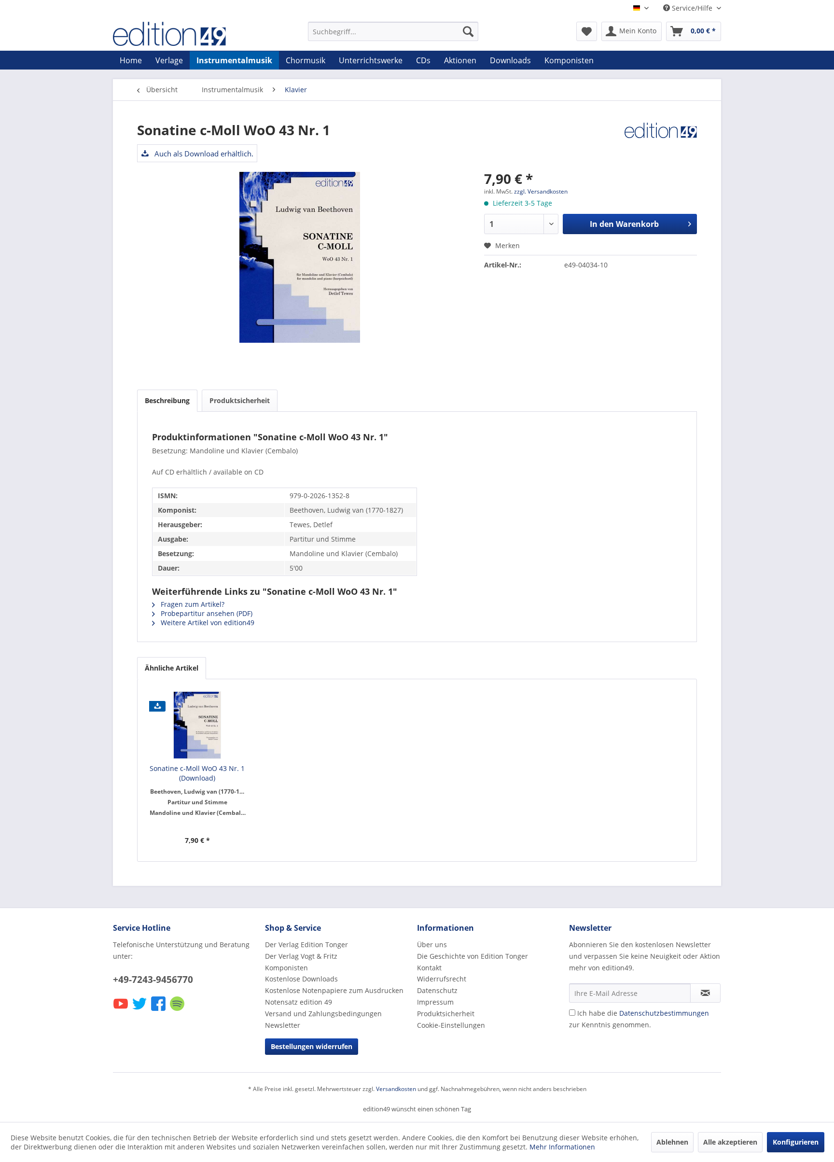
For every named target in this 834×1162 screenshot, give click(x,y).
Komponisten (286, 967)
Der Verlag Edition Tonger (306, 944)
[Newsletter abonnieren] (705, 993)
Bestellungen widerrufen (311, 1046)
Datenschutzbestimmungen (664, 1013)
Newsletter (282, 1025)
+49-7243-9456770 (153, 979)
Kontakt (429, 967)
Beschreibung (167, 400)
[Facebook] (159, 1010)
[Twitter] (140, 1010)
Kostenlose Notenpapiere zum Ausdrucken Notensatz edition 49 (334, 996)
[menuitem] (393, 31)
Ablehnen (672, 1142)
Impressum (435, 1002)
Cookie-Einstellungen (451, 1025)
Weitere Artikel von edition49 (206, 622)
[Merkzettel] (586, 31)
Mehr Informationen (562, 1146)
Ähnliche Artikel (171, 667)
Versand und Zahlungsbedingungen (323, 1013)
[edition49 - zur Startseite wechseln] (188, 34)
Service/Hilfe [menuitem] (692, 8)
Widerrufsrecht (441, 978)
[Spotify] (177, 1010)
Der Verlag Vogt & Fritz (301, 956)
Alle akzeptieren (730, 1142)
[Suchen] (468, 31)
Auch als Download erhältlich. (203, 153)
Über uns (432, 944)
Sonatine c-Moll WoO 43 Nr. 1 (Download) (197, 773)
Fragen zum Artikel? (191, 604)
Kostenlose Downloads (301, 978)
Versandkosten (396, 1089)
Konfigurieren (796, 1142)
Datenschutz (437, 990)
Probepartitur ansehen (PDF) (205, 613)
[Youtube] (121, 1010)
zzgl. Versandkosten (541, 191)
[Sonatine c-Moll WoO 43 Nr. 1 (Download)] (197, 725)
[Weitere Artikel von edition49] (661, 139)
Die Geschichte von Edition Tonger (472, 956)
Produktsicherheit (239, 400)
